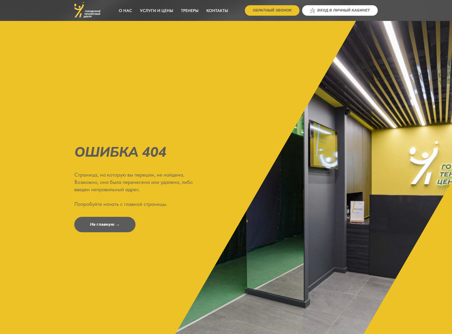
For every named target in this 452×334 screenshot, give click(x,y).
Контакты (217, 10)
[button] (272, 10)
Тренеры (190, 10)
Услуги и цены (156, 10)
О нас (125, 10)
